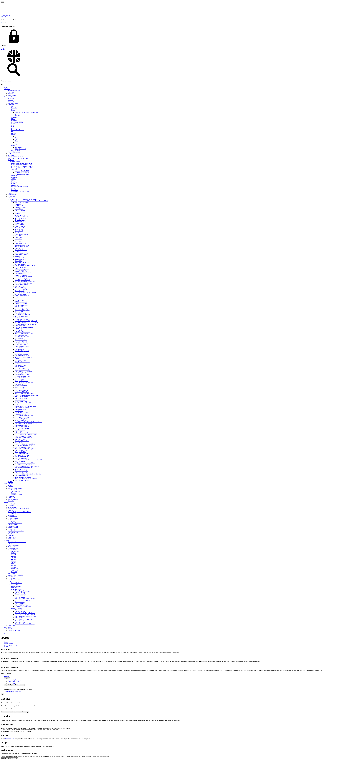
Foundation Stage (16, 586)
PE (12, 128)
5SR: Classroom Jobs (21, 425)
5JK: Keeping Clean (20, 294)
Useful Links (11, 538)
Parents (6, 502)
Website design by (12, 691)
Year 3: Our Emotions (21, 340)
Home (6, 87)
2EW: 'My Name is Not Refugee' (24, 382)
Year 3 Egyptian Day (20, 594)
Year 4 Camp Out (19, 603)
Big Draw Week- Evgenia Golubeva (25, 463)
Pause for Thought (13, 526)
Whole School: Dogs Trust (22, 310)
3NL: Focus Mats (19, 368)
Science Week (19, 209)
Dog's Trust (18, 235)
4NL (16, 240)
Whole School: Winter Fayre (23, 480)
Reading (13, 133)
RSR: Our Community (21, 341)
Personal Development (17, 130)
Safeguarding (11, 196)
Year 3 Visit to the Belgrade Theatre (25, 598)
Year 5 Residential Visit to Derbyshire (25, 616)
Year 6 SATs (18, 609)
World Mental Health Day (22, 262)
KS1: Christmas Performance (23, 477)
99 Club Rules (15, 551)
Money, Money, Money (21, 234)
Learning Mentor (12, 516)
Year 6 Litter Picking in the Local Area (25, 619)
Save (16, 758)
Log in (6, 633)
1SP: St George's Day (21, 450)
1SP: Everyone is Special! (22, 407)
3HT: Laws (18, 352)
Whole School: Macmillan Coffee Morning (27, 466)
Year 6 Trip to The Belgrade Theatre (25, 613)
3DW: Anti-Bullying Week (22, 376)
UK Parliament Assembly (22, 245)
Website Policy (12, 683)
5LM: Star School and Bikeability (24, 327)
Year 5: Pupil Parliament (21, 305)
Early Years (7, 627)
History (13, 119)
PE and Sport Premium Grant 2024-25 (21, 164)
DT (12, 109)
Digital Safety (18, 242)
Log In (2, 49)
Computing (14, 108)
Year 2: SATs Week (20, 365)
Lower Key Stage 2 (16, 589)
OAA (12, 180)
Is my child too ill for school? (16, 156)
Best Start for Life (13, 103)
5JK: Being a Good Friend (22, 355)
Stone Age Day (19, 248)
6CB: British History (20, 400)
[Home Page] (9, 17)
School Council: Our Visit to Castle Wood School (28, 422)
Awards (10, 485)
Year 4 (16, 141)
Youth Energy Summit (21, 254)
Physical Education (20, 592)
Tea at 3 (13, 493)
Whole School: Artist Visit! (22, 447)
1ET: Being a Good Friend (22, 280)
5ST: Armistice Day (20, 377)
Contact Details (12, 95)
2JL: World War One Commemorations (26, 434)
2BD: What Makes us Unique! (23, 276)
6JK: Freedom (19, 411)
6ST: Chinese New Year (21, 343)
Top (2, 694)
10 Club (13, 553)
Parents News (11, 521)
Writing (13, 145)
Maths (13, 123)
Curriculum (11, 104)
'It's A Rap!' (18, 213)
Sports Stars (14, 190)
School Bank (11, 576)
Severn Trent (18, 239)
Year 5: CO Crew (19, 384)
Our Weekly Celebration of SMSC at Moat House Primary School (29, 201)
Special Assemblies (13, 532)
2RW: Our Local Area (21, 359)
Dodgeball (14, 177)
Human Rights (19, 229)
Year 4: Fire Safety (20, 291)
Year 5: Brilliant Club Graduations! (24, 464)
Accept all (10, 712)
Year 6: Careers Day (20, 267)
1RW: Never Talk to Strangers (23, 272)
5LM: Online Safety (20, 273)
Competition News (16, 583)
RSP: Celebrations (20, 379)
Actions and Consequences (22, 202)
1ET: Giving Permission (21, 354)
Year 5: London (19, 306)
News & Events (8, 483)
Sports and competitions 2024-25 (20, 191)
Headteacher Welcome (14, 90)
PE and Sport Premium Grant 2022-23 (21, 168)
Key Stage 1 (14, 587)
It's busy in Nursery (20, 212)
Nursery (17, 114)
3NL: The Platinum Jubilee (22, 362)
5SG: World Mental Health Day (23, 437)
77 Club (13, 564)
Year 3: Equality (19, 366)
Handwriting (18, 147)
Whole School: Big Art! (21, 461)
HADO (13, 183)
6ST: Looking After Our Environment (25, 292)
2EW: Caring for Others (21, 284)
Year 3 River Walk (20, 597)
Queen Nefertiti (19, 231)
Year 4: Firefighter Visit (21, 456)
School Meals (11, 504)
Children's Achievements (15, 488)
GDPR (10, 153)
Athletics (13, 179)
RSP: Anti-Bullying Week (22, 351)
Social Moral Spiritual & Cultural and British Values (22, 199)
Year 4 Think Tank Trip (21, 605)
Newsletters (11, 501)
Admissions (11, 98)
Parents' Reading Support (15, 523)
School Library (12, 529)
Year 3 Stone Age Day (21, 595)
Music (13, 125)
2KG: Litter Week (20, 430)
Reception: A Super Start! (22, 441)
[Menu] (2, 2)
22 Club (13, 556)
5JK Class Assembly (20, 264)
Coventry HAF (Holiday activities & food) (19, 512)
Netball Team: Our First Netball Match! (26, 423)
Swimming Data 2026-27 (22, 172)
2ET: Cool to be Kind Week (22, 428)
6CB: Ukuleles (19, 299)
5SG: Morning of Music (21, 412)
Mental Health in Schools (15, 518)
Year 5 (16, 142)
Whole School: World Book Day (24, 333)
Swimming (14, 169)
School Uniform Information (16, 531)
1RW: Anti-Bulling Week (22, 374)
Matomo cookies (9, 738)
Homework (14, 120)
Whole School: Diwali (21, 458)
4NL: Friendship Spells (21, 419)
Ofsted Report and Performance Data (18, 158)
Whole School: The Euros (22, 392)
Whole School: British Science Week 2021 (26, 395)
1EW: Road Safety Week (22, 455)
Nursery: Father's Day (21, 401)
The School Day (12, 535)
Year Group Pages (13, 584)
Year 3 (16, 139)
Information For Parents (14, 630)
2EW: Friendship (19, 300)
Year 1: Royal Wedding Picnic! (23, 445)
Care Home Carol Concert (22, 216)
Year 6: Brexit (18, 431)
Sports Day (14, 175)
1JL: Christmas (19, 347)
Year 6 (16, 144)
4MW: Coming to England (22, 346)
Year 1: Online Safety (21, 278)
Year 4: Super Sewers (21, 289)
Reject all (3, 712)
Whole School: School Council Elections (26, 444)
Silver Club (14, 570)
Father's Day (18, 317)
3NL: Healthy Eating (20, 344)
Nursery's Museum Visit (21, 253)
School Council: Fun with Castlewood (25, 324)
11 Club (13, 554)
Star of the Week (15, 491)
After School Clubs (13, 505)
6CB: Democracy (19, 442)
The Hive (10, 482)
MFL (12, 126)
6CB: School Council (21, 385)
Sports (9, 581)
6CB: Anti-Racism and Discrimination (25, 281)
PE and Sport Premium (14, 161)
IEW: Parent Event (20, 439)
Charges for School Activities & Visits (18, 508)
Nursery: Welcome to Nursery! (23, 357)
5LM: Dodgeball (19, 349)
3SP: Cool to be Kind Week (22, 426)
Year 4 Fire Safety (20, 224)
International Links (13, 548)
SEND (9, 198)
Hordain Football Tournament (19, 186)
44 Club (13, 559)
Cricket (13, 188)
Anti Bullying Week (20, 218)
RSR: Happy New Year (21, 373)
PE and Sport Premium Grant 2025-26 (21, 163)
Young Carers (18, 237)
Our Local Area (19, 205)
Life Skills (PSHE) (13, 524)
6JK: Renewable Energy (21, 475)
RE (12, 131)
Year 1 (16, 136)
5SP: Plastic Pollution (21, 398)
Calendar (10, 486)
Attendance (11, 101)
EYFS (13, 111)
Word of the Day (16, 150)
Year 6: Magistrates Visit (21, 471)
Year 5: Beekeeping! (20, 313)
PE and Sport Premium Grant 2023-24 (21, 166)
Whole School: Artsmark (21, 396)
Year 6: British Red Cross (22, 308)
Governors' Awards (16, 494)
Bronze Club (14, 568)
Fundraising (11, 496)
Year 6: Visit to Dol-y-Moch (22, 390)
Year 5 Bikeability (20, 621)
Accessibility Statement (14, 680)
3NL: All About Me (20, 360)
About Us (7, 89)
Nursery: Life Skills (20, 452)
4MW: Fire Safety (20, 325)
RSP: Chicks (18, 330)
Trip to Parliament (20, 226)
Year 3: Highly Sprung (21, 472)
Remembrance (19, 256)
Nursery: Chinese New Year (22, 370)
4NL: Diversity (19, 297)
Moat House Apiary (13, 520)
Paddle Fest (14, 185)
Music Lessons (19, 617)
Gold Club (14, 572)
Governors (11, 155)
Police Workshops (20, 622)
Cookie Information (13, 681)
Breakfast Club (12, 507)
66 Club (13, 562)
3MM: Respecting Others (22, 269)
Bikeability (14, 182)
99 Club (13, 567)
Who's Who (11, 92)
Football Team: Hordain (21, 319)
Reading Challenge (13, 527)
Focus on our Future (13, 545)
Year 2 (16, 138)
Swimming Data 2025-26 (22, 171)
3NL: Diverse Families (21, 389)
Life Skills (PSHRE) (17, 122)
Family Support (12, 513)
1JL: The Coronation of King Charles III (26, 321)
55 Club (13, 561)
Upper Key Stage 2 (16, 608)
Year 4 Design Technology (22, 591)
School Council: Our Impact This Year (25, 265)
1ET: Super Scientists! (21, 335)
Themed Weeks (12, 537)
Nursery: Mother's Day (21, 469)
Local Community (13, 499)
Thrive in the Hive (20, 210)
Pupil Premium (12, 194)
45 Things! (18, 251)
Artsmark (10, 100)
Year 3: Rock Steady (20, 287)
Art (12, 106)
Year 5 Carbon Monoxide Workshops (25, 624)
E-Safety (10, 543)
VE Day (17, 232)
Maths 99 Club (12, 550)
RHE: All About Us (20, 409)
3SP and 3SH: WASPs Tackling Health (25, 406)
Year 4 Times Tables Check (22, 600)
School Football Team (14, 580)
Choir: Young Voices (20, 286)
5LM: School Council (21, 302)
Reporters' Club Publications (16, 575)
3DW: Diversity (19, 363)
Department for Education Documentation (26, 112)
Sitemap (6, 676)
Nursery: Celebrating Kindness (23, 283)
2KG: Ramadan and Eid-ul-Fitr (23, 403)
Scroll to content (5, 15)
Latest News (11, 497)
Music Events (11, 573)
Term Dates (11, 534)
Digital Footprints (19, 220)
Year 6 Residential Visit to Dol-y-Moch (25, 614)
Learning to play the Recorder (23, 606)
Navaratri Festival (20, 215)
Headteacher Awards (17, 490)
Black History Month (21, 221)
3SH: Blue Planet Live (21, 414)
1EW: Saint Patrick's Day (22, 417)
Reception (17, 115)
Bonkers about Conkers (21, 246)
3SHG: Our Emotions (21, 303)
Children (6, 540)
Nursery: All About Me (21, 381)
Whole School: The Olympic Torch (24, 393)
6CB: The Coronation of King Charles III (26, 322)
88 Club (13, 565)
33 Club (13, 557)
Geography (14, 117)
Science (13, 134)
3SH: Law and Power (21, 275)
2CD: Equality (19, 338)
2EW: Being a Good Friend (22, 329)
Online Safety (18, 261)
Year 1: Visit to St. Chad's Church (24, 371)
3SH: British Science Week (22, 332)
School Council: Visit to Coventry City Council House (30, 460)
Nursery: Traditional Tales (22, 336)
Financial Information (14, 152)
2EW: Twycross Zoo (20, 270)
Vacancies (10, 93)
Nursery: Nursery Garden (22, 316)
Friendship (18, 204)
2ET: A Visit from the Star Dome (24, 415)
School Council (12, 578)
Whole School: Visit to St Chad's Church (26, 478)
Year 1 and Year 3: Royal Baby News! (25, 448)
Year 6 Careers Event (21, 228)
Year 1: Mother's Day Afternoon (24, 467)
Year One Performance (21, 250)
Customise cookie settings (21, 712)
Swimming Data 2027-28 (22, 174)
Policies (10, 193)
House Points (11, 546)
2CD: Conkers (19, 311)
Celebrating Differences (21, 207)
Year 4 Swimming (20, 602)
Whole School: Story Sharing (23, 436)
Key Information (8, 97)
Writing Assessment (20, 149)
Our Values (11, 160)
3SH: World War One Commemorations (26, 433)
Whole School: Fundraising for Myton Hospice (28, 474)
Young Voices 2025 (20, 243)
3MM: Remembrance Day (22, 295)
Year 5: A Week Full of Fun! (22, 314)
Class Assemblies (12, 510)
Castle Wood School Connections (17, 542)
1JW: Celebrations (20, 387)
